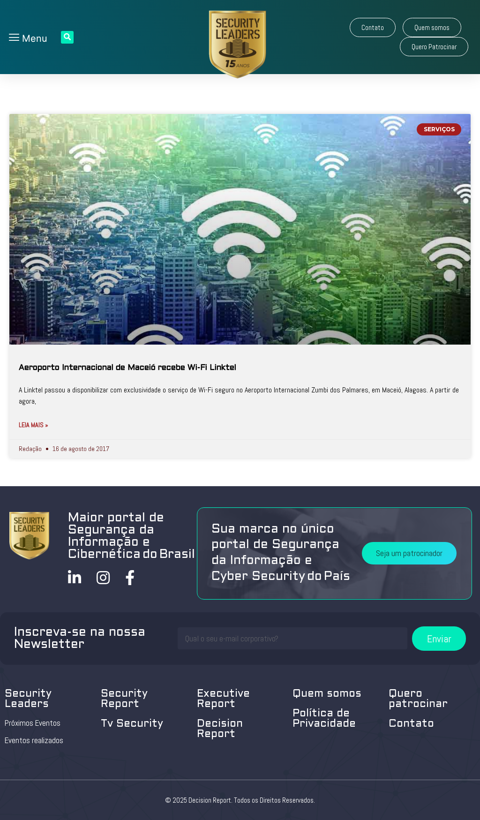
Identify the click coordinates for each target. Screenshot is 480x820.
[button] (373, 27)
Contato (411, 724)
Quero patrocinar (418, 699)
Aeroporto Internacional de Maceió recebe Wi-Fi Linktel (127, 368)
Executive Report (223, 699)
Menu (33, 38)
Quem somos (326, 694)
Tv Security (132, 724)
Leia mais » (33, 425)
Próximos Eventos (32, 723)
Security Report (124, 699)
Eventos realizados (34, 740)
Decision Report (220, 729)
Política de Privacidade (324, 719)
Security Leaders (28, 699)
